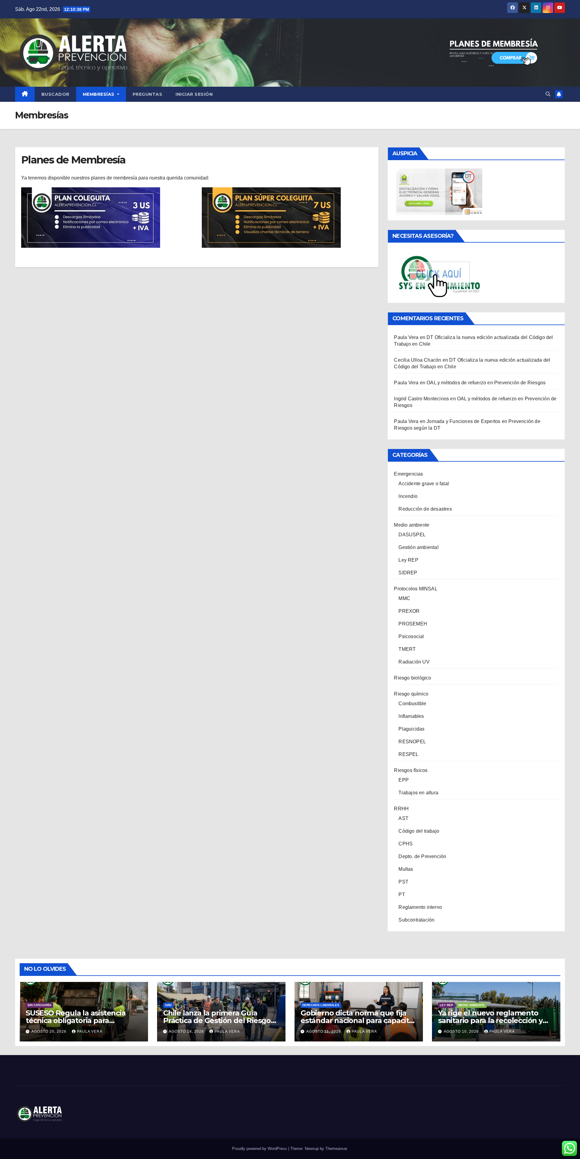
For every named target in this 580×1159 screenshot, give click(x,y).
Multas (405, 869)
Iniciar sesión (194, 94)
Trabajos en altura (418, 792)
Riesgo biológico (412, 677)
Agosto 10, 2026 (462, 1031)
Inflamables (411, 716)
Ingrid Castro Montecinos (421, 398)
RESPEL (408, 754)
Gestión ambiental (418, 547)
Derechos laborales (320, 1005)
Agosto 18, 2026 (187, 1031)
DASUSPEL (412, 534)
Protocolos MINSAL (415, 588)
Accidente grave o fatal (423, 483)
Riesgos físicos (410, 770)
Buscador (55, 94)
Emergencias (408, 473)
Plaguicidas (411, 728)
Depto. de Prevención (422, 856)
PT (401, 894)
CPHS (405, 843)
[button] (548, 94)
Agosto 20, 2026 (49, 1031)
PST (403, 881)
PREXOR (409, 611)
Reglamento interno (420, 907)
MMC (404, 598)
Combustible (412, 703)
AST (403, 818)
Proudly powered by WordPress (260, 1148)
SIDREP (407, 572)
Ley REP (408, 560)
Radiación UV (413, 661)
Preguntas (148, 94)
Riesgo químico (411, 693)
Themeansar (336, 1148)
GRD (168, 1005)
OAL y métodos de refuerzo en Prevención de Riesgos (486, 382)
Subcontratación (416, 919)
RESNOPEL (412, 741)
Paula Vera (89, 1031)
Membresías (99, 94)
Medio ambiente (411, 525)
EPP (403, 780)
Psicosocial (411, 636)
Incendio (407, 496)
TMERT (407, 649)
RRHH (401, 808)
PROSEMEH (412, 623)
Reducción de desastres (425, 509)
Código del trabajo (418, 831)
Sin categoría (39, 1005)
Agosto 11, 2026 (324, 1031)
